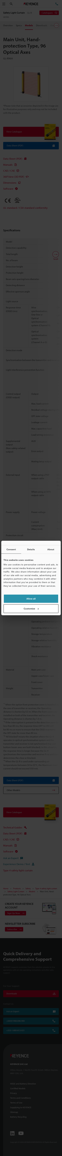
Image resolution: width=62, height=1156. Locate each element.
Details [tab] (31, 549)
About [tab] (50, 549)
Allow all (31, 598)
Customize (29, 608)
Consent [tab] (11, 549)
